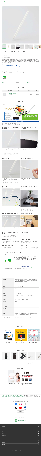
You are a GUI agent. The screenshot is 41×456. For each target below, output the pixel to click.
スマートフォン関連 (10, 395)
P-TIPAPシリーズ (25, 248)
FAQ (15, 72)
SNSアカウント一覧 (13, 450)
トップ (3, 395)
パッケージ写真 (22, 72)
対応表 (4, 72)
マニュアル (10, 72)
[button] (20, 431)
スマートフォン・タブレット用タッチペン (18, 395)
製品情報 (6, 395)
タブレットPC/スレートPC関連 (11, 396)
